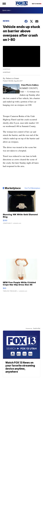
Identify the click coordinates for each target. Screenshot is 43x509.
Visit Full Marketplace (32, 188)
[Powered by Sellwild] (36, 328)
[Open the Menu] (4, 4)
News (6, 21)
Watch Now (36, 3)
